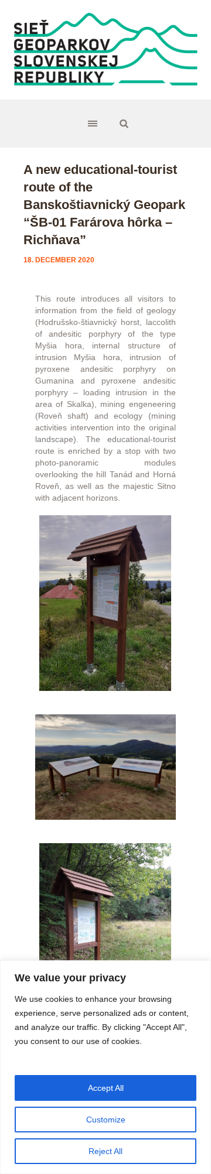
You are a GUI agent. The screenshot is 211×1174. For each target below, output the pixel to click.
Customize (105, 1119)
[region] (105, 1067)
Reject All (105, 1151)
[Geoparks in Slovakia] (105, 50)
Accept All (106, 1088)
